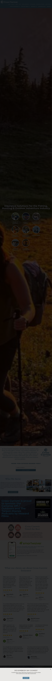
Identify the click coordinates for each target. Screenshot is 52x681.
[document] (26, 340)
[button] (50, 669)
